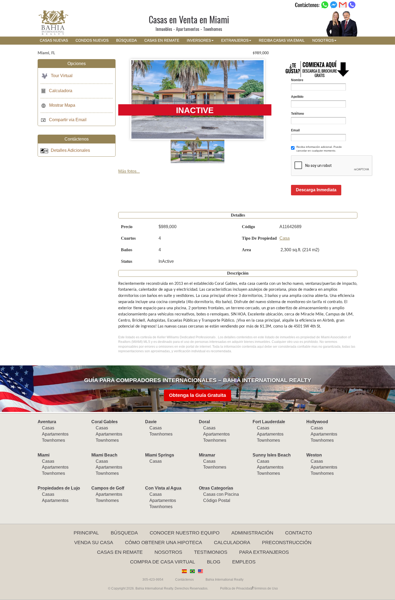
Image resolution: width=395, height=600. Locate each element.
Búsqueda (124, 533)
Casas (48, 428)
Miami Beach (104, 455)
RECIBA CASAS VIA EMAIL (282, 40)
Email (295, 130)
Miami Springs (159, 455)
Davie (151, 421)
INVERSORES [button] (199, 40)
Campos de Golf (107, 488)
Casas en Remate (120, 552)
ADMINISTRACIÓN (252, 533)
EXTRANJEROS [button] (235, 40)
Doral (204, 421)
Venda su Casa (93, 542)
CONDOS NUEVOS (92, 40)
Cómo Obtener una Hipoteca (163, 542)
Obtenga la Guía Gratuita (197, 395)
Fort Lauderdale (269, 421)
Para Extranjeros (264, 552)
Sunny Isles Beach (272, 455)
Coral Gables (104, 421)
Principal (86, 533)
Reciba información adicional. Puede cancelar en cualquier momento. (319, 148)
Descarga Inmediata (316, 190)
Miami (43, 455)
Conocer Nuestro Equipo (185, 533)
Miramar (207, 455)
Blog (213, 562)
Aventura (47, 421)
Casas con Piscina (221, 494)
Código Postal (216, 500)
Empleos (244, 562)
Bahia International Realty (224, 579)
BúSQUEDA (126, 40)
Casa (284, 238)
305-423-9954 (152, 579)
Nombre (297, 80)
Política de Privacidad (236, 588)
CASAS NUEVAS (54, 40)
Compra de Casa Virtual (162, 562)
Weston (314, 455)
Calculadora (60, 90)
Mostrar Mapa (62, 105)
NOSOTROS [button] (323, 40)
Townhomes (53, 440)
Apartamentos (55, 434)
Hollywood (317, 421)
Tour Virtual (62, 75)
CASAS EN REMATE (161, 40)
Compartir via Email (68, 119)
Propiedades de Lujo (59, 488)
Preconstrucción (286, 542)
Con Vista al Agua (163, 488)
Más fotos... (129, 171)
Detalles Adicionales (70, 150)
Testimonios (210, 552)
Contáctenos (184, 579)
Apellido (297, 96)
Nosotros (168, 552)
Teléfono (297, 113)
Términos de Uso (265, 588)
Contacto (298, 533)
